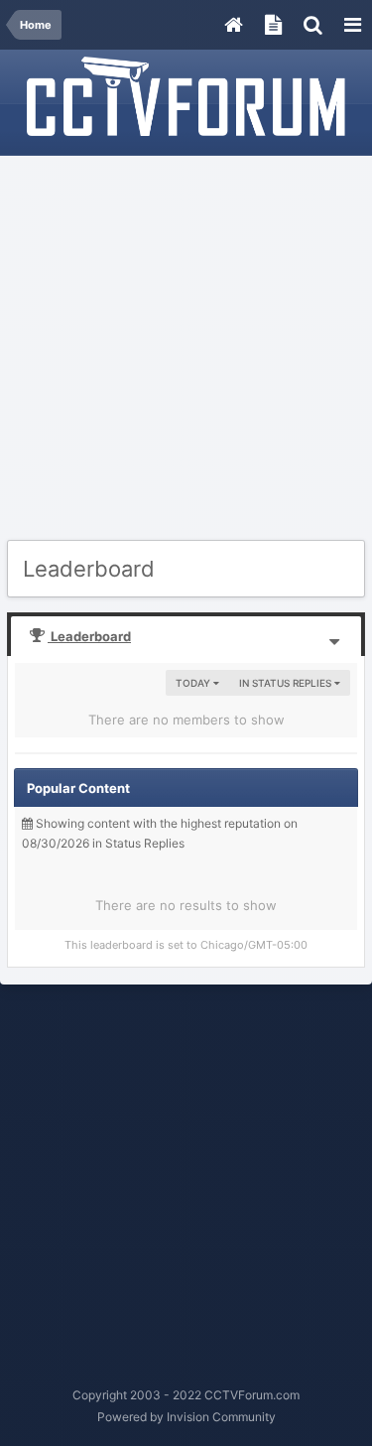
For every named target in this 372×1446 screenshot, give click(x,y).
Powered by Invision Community (186, 1416)
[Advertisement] (186, 349)
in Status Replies (286, 683)
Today (194, 683)
